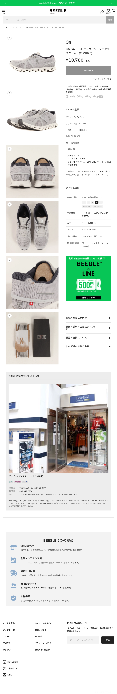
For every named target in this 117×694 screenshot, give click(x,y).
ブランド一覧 (9, 629)
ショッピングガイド (43, 623)
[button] (88, 318)
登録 (108, 640)
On (21, 27)
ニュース (7, 636)
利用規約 (38, 636)
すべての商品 (9, 623)
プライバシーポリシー (44, 643)
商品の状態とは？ (95, 197)
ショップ (7, 649)
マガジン (7, 643)
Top (7, 27)
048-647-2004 (25, 491)
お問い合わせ (40, 629)
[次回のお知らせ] (111, 3)
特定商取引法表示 (42, 649)
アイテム (14, 27)
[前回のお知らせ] (5, 3)
